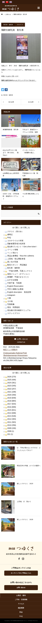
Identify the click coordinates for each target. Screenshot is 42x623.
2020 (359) (11, 395)
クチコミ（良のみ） (15, 231)
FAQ (9, 238)
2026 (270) (11, 377)
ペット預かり (12, 253)
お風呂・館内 (21, 595)
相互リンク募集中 (10, 350)
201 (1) (10, 434)
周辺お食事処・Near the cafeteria (20, 256)
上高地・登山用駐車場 (16, 259)
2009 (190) (11, 428)
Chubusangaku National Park (15, 353)
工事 (9, 298)
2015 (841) (11, 410)
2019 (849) (11, 398)
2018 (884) (11, 401)
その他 (10, 301)
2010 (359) (11, 425)
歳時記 (10, 234)
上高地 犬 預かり (24, 501)
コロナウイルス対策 (15, 241)
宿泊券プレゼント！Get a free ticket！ (22, 247)
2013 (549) (11, 416)
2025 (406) (11, 380)
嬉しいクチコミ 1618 (25, 519)
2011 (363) (11, 422)
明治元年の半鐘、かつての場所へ (28, 465)
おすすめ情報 (12, 280)
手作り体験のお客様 (15, 289)
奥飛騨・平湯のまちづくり (18, 277)
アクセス (21, 604)
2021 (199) (11, 392)
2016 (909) (11, 407)
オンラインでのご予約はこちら (21, 573)
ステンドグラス (13, 313)
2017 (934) (11, 404)
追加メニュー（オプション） (19, 274)
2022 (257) (11, 389)
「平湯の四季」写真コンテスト (19, 271)
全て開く (15, 228)
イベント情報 (12, 250)
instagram (11, 295)
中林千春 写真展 (14, 283)
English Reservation (15, 286)
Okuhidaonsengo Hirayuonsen (15, 355)
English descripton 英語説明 (19, 292)
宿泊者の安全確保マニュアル (19, 310)
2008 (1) (10, 431)
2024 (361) (11, 383)
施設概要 (21, 608)
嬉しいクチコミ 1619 (25, 483)
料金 (21, 612)
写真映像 (10, 304)
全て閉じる (25, 228)
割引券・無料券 (8, 24)
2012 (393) (11, 419)
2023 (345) (11, 386)
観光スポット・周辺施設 (17, 265)
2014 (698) (11, 413)
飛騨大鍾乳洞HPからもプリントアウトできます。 (18, 80)
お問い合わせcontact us (22, 340)
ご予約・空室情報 (21, 599)
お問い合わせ (21, 587)
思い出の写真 (12, 262)
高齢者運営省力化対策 (16, 244)
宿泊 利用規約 (13, 307)
